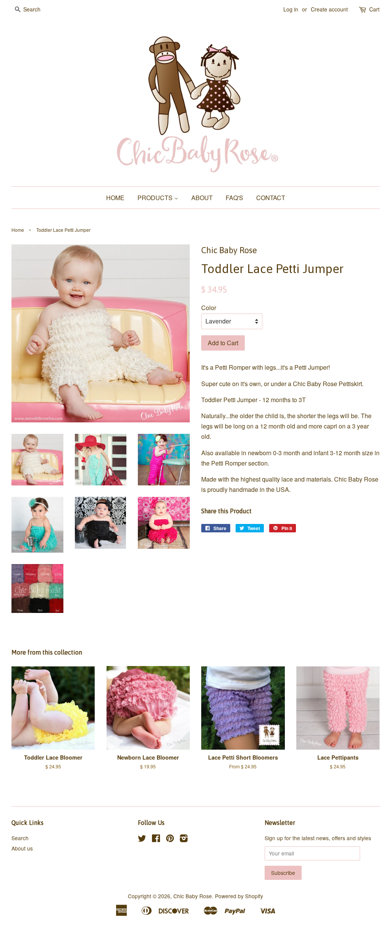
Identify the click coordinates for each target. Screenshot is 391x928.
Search (20, 838)
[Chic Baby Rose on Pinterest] (170, 839)
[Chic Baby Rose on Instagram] (183, 839)
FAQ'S (234, 197)
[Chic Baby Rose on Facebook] (156, 839)
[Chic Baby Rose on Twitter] (142, 839)
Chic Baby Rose (192, 896)
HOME (115, 197)
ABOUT (202, 197)
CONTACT (270, 197)
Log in (290, 9)
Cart (374, 9)
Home (17, 229)
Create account (329, 9)
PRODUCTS (155, 197)
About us (22, 848)
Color (208, 307)
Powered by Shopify (239, 896)
